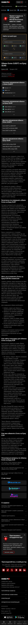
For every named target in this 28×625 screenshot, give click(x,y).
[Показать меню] (25, 2)
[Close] (24, 15)
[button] (4, 69)
